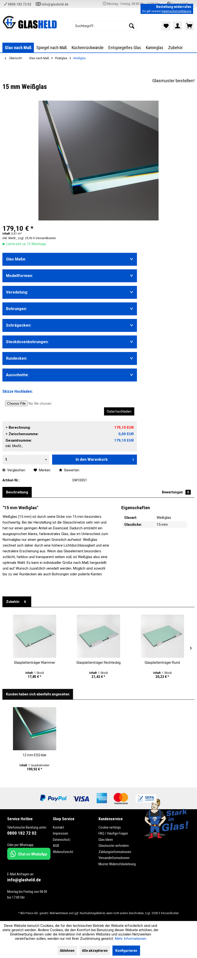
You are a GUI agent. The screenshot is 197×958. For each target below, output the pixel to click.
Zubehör (16, 602)
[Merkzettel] (166, 26)
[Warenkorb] (189, 26)
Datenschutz (62, 839)
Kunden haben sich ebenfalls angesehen (37, 694)
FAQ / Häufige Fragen (113, 833)
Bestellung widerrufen (173, 7)
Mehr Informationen (130, 938)
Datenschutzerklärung (176, 11)
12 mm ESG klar (35, 755)
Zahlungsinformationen (114, 852)
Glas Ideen (105, 839)
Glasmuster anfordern (113, 845)
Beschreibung (17, 492)
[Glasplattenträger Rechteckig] (98, 636)
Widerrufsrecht (63, 852)
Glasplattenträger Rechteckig (98, 662)
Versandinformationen (113, 858)
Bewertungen (175, 492)
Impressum (60, 833)
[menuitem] (105, 26)
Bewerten (71, 470)
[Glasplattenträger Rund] (162, 636)
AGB (56, 845)
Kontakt (58, 827)
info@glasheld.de (54, 4)
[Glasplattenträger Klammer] (34, 636)
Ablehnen (67, 950)
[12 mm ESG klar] (34, 728)
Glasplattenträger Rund (162, 662)
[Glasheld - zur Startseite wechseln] (29, 23)
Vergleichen (15, 470)
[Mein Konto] (177, 26)
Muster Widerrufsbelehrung (117, 864)
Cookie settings (109, 827)
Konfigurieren (126, 950)
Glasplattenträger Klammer (34, 662)
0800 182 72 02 (19, 4)
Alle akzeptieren (95, 950)
